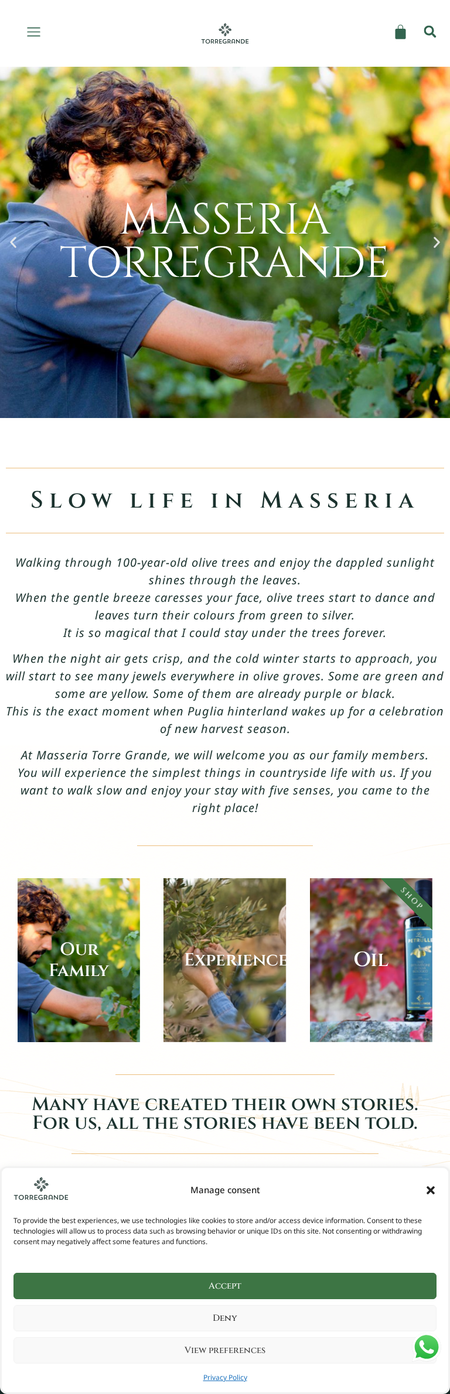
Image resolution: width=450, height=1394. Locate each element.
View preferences (225, 1350)
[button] (431, 1190)
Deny (225, 1318)
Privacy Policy (225, 1377)
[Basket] (400, 32)
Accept (225, 1286)
